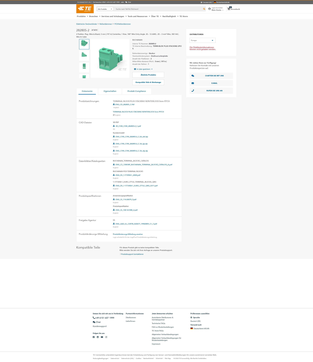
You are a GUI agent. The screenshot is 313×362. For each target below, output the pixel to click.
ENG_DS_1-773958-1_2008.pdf (128, 175)
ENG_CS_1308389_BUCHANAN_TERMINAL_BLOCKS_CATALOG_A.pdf (144, 165)
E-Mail (214, 83)
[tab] (87, 91)
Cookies (138, 358)
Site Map (168, 358)
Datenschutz (115, 358)
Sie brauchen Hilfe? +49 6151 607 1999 (106, 2)
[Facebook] (95, 337)
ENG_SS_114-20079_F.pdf (126, 199)
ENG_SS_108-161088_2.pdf (127, 210)
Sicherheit (159, 358)
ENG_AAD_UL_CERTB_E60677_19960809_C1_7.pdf (136, 224)
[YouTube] (103, 337)
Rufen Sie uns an (214, 91)
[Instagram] (107, 337)
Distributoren (131, 317)
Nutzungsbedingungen (100, 358)
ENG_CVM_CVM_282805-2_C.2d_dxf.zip (132, 137)
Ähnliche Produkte (148, 75)
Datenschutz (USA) (127, 358)
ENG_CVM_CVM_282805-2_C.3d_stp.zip (132, 151)
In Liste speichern (143, 69)
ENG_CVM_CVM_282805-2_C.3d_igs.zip (132, 144)
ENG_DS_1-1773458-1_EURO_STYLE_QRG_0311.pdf (137, 186)
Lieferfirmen (130, 321)
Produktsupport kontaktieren (132, 254)
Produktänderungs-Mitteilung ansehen (128, 234)
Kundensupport (100, 326)
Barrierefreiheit (148, 358)
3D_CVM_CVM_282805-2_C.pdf (128, 126)
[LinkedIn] (99, 337)
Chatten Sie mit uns (214, 76)
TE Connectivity (85, 8)
